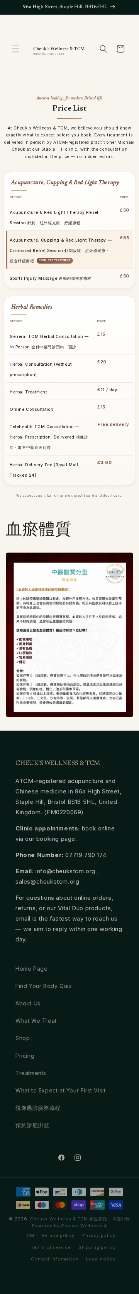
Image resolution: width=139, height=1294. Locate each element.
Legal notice (100, 1259)
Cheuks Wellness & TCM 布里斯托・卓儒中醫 (80, 1219)
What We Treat (36, 1020)
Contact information (54, 1259)
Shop (22, 1038)
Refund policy (58, 1235)
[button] (15, 48)
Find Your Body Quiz (43, 986)
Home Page (31, 968)
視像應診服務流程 (38, 1107)
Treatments (30, 1073)
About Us (28, 1003)
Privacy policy (98, 1235)
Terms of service (51, 1247)
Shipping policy (97, 1247)
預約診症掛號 (32, 1125)
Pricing (24, 1055)
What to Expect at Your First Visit (60, 1090)
